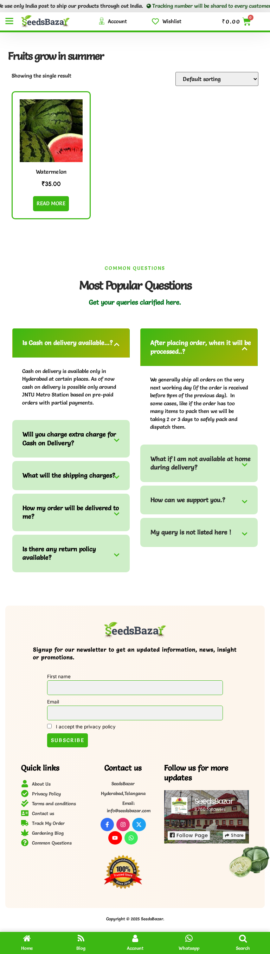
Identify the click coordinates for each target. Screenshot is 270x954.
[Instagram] (123, 824)
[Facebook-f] (107, 824)
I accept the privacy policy (85, 726)
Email (53, 702)
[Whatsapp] (131, 838)
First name (59, 676)
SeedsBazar (213, 801)
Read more (51, 203)
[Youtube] (115, 838)
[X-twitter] (139, 824)
